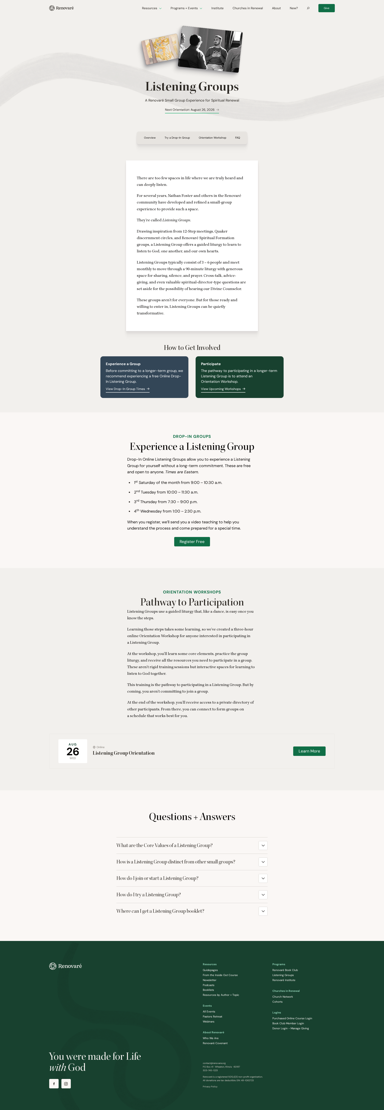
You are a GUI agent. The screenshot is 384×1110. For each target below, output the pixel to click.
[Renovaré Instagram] (66, 1083)
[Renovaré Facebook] (54, 1083)
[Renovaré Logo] (61, 8)
